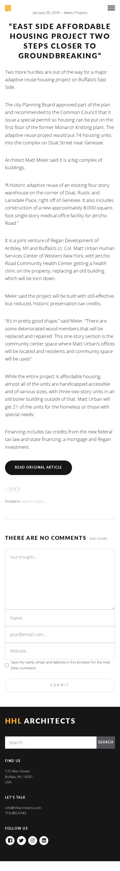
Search (105, 742)
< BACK (13, 488)
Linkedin (43, 838)
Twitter (21, 838)
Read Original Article (38, 467)
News (68, 12)
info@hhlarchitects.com (23, 807)
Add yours (98, 538)
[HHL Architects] (21, 8)
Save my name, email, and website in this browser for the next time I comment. (60, 665)
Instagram (32, 838)
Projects (80, 12)
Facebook (10, 838)
